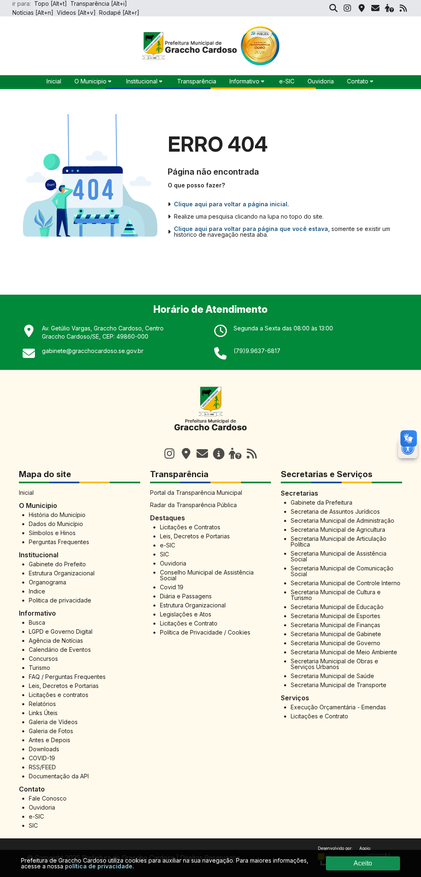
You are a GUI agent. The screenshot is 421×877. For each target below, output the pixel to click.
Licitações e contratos (58, 694)
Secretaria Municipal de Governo (335, 642)
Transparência (196, 81)
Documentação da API (59, 776)
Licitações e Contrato (188, 623)
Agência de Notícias (56, 640)
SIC (33, 825)
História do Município (57, 514)
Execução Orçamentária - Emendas (338, 707)
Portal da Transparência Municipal (196, 492)
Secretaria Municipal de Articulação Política (338, 541)
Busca (37, 622)
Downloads (44, 748)
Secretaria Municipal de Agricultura (338, 529)
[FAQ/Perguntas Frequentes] (389, 8)
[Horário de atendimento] (185, 453)
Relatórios (42, 703)
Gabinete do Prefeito (57, 564)
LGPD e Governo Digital (61, 631)
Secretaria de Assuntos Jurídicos (335, 511)
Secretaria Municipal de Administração (342, 520)
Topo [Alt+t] (50, 3)
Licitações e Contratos (190, 527)
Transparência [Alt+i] (98, 3)
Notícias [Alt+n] (32, 12)
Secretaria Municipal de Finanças (335, 624)
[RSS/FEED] (403, 8)
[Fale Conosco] (202, 453)
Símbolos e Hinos (52, 532)
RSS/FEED (42, 767)
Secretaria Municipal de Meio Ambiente (344, 652)
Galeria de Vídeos (53, 721)
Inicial (26, 492)
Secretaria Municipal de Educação (337, 606)
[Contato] (375, 8)
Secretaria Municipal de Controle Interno (345, 582)
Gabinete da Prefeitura (321, 502)
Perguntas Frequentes (59, 541)
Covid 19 (171, 587)
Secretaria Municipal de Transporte (338, 684)
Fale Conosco (48, 798)
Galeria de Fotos (51, 730)
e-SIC (286, 81)
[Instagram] (347, 8)
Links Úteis (43, 712)
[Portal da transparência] (218, 453)
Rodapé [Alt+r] (119, 12)
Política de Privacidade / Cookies (205, 632)
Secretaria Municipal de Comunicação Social (342, 571)
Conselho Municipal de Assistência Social (207, 575)
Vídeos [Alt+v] (76, 12)
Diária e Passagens (186, 596)
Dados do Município (56, 523)
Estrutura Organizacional (62, 573)
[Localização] (361, 8)
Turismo (39, 667)
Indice (37, 591)
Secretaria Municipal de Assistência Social (338, 556)
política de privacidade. (99, 866)
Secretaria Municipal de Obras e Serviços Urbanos (334, 664)
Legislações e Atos (185, 614)
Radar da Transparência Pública (193, 504)
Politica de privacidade (60, 600)
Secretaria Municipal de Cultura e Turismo (336, 595)
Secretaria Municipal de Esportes (335, 615)
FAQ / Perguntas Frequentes (67, 676)
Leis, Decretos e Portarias (64, 685)
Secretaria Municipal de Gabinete (336, 633)
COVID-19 (42, 758)
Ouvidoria (321, 81)
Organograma (47, 582)
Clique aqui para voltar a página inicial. (231, 204)
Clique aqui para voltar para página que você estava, (252, 228)
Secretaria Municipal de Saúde (332, 675)
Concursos (43, 658)
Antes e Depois (49, 739)
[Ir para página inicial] (210, 435)
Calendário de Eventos (60, 649)
